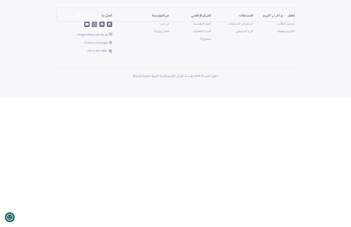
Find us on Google (96, 42)
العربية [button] (87, 14)
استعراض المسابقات (240, 23)
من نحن (164, 23)
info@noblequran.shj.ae (92, 34)
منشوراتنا (205, 38)
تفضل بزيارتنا (161, 31)
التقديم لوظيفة (286, 31)
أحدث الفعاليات (201, 31)
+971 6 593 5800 (97, 51)
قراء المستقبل (244, 31)
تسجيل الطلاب (286, 23)
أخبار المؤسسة (202, 23)
